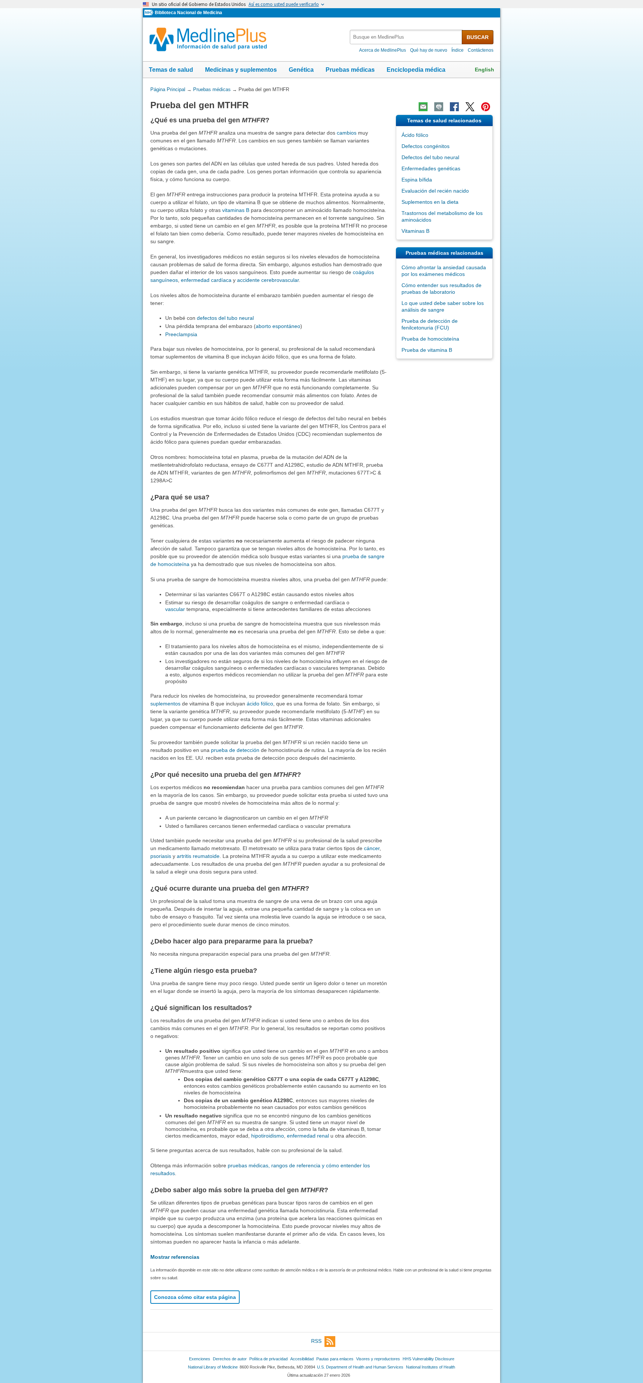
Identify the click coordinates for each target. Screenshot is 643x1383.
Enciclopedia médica (416, 70)
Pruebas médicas (350, 70)
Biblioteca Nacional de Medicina (188, 12)
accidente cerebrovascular (268, 280)
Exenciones (199, 1359)
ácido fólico (260, 704)
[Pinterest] (486, 107)
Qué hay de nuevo (428, 50)
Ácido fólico (415, 135)
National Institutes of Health (430, 1367)
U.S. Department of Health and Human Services (360, 1367)
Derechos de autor (230, 1359)
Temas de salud (171, 70)
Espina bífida (417, 180)
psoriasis (160, 856)
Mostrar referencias (174, 1257)
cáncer (372, 848)
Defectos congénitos (426, 146)
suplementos (165, 704)
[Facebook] (454, 107)
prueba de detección (235, 750)
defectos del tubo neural (225, 318)
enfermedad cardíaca (206, 280)
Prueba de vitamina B (427, 350)
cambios (346, 133)
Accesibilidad (302, 1359)
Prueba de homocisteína (430, 339)
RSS (316, 1341)
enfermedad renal (308, 1136)
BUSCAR (478, 37)
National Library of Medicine (213, 1367)
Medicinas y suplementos (241, 70)
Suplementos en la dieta (430, 202)
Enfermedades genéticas (431, 168)
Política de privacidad (268, 1359)
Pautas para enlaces (335, 1359)
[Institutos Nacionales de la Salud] (149, 13)
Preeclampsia (181, 334)
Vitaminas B (415, 231)
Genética (301, 70)
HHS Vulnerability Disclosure (428, 1359)
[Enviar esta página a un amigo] (423, 107)
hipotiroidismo (267, 1136)
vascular (175, 609)
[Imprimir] (439, 107)
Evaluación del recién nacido (435, 191)
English (484, 70)
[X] (470, 107)
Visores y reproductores (378, 1359)
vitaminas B (235, 210)
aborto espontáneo (278, 326)
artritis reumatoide (198, 856)
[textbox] (406, 37)
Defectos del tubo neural (430, 157)
